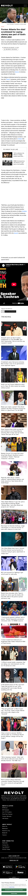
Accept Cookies (14, 893)
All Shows (4, 807)
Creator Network (6, 816)
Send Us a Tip (6, 830)
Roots (8, 79)
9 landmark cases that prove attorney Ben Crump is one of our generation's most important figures (12, 363)
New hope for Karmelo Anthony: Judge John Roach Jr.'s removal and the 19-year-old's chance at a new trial (13, 527)
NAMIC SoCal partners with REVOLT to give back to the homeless (19, 162)
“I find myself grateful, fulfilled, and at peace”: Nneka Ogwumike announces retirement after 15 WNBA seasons (13, 619)
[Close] (26, 880)
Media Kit (4, 833)
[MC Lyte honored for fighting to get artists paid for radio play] (14, 563)
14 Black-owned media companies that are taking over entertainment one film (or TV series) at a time (13, 663)
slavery (17, 72)
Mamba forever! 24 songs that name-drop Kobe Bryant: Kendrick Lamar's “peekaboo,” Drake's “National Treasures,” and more (12, 456)
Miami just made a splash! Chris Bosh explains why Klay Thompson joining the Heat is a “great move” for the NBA (13, 408)
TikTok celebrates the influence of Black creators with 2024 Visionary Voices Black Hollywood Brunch (18, 156)
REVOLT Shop (6, 849)
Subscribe (5, 843)
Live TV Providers (7, 812)
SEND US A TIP (14, 860)
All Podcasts (5, 810)
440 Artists (5, 818)
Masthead (5, 828)
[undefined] (7, 155)
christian (24, 211)
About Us (4, 826)
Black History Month (10, 311)
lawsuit (16, 233)
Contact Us (5, 845)
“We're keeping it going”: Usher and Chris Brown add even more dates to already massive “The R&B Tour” (12, 758)
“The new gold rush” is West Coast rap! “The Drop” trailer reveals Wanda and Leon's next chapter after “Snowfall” (12, 711)
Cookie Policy (11, 887)
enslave (20, 139)
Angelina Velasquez (9, 47)
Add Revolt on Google (11, 49)
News (2, 26)
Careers (4, 835)
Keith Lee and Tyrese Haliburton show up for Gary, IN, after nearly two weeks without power (13, 386)
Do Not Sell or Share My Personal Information (14, 889)
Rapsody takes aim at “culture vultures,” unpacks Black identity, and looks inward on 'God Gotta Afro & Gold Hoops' (12, 480)
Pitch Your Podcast (7, 814)
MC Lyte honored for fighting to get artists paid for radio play (12, 573)
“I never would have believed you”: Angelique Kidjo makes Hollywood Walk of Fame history (13, 641)
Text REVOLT (6, 847)
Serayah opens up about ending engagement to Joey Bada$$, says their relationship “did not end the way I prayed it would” (13, 340)
